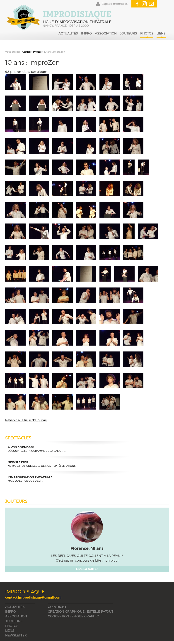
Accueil (26, 51)
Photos (146, 33)
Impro (86, 33)
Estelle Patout (100, 611)
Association (106, 33)
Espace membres (115, 3)
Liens (161, 33)
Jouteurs (128, 33)
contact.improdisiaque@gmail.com (33, 597)
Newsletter (16, 635)
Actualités (68, 33)
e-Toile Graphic (85, 616)
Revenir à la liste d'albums (26, 420)
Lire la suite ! (87, 569)
